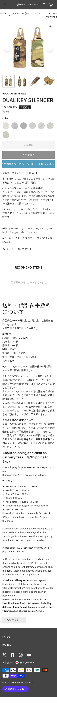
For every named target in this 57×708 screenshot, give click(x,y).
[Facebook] (12, 655)
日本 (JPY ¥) (26, 662)
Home (3, 13)
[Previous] (7, 48)
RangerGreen (32, 125)
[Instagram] (21, 655)
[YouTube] (29, 655)
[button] (51, 4)
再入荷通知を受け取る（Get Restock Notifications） (28, 164)
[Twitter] (4, 655)
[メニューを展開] (4, 4)
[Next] (50, 48)
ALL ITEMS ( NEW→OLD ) (26, 13)
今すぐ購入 (29, 154)
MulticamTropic (5, 134)
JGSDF (50, 125)
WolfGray (41, 125)
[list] (28, 47)
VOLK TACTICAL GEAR (14, 93)
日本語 (5, 662)
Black (23, 125)
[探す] (44, 4)
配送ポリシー (14, 619)
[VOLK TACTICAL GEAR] (28, 5)
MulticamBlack (14, 125)
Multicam (5, 125)
